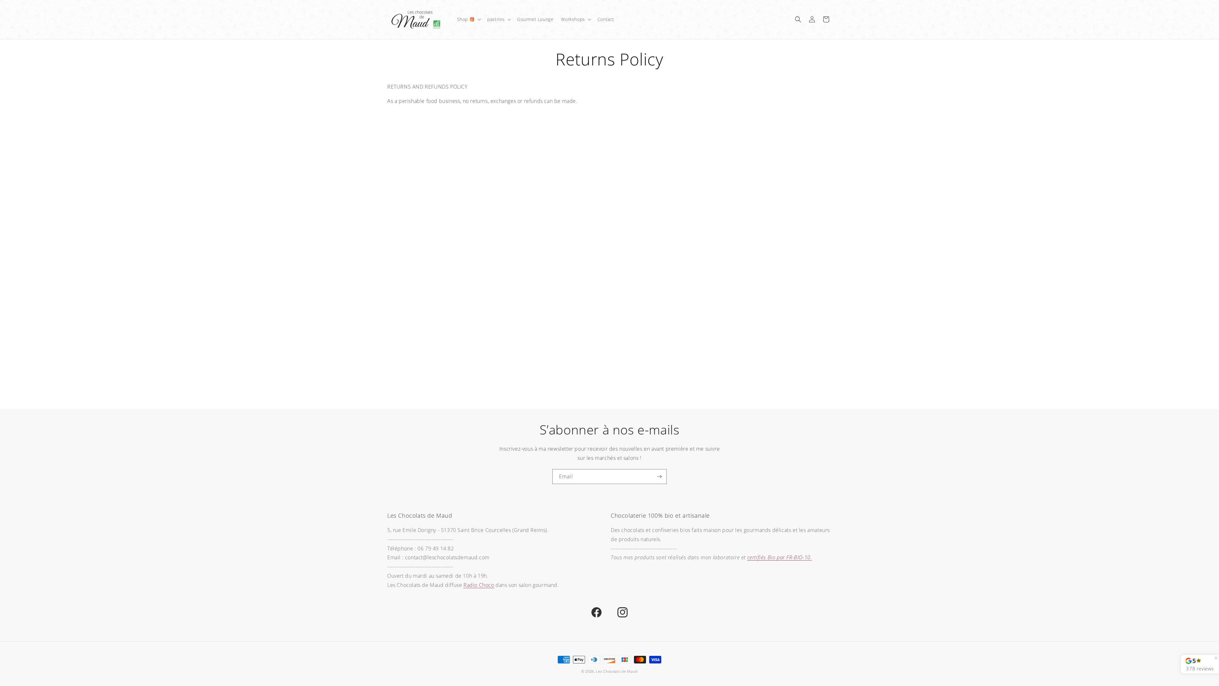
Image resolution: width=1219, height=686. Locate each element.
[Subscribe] (659, 476)
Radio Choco (478, 585)
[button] (468, 19)
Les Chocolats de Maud (617, 671)
